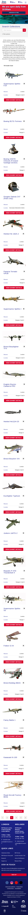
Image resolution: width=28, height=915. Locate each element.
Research (3, 858)
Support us (4, 861)
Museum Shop (18, 861)
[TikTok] (21, 882)
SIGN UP (14, 874)
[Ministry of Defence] (14, 906)
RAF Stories (17, 852)
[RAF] (4, 901)
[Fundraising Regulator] (5, 910)
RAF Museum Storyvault (7, 855)
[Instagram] (11, 882)
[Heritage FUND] (14, 901)
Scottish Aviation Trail (20, 855)
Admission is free (14, 12)
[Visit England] (5, 906)
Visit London (21, 2)
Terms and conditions (10, 886)
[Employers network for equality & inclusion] (23, 910)
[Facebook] (7, 882)
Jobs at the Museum (19, 858)
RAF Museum (3, 2)
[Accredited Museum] (23, 901)
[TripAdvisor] (23, 906)
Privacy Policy (20, 886)
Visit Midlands (13, 2)
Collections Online (5, 852)
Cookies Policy (10, 888)
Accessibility (18, 888)
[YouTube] (16, 882)
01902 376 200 (20, 841)
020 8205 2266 (6, 839)
